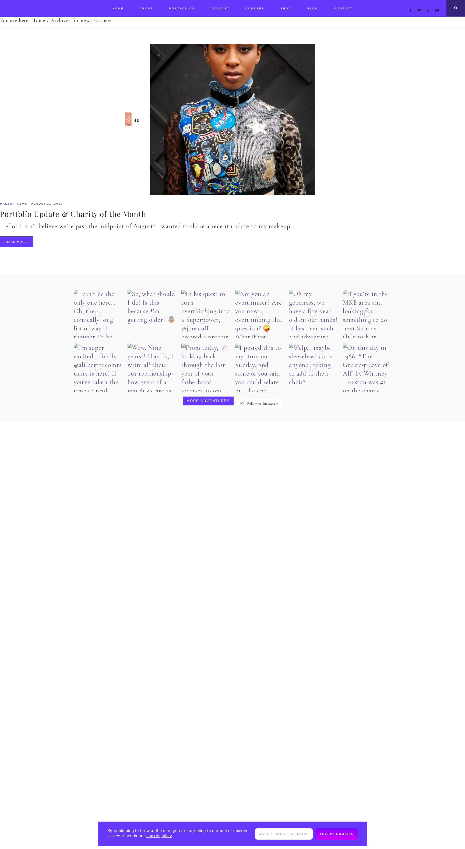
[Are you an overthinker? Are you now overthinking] (259, 314)
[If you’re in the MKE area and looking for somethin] (367, 314)
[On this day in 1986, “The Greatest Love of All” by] (367, 368)
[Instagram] (438, 3)
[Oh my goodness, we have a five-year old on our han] (313, 314)
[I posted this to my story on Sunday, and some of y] (259, 368)
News (22, 203)
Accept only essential (284, 834)
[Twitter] (420, 3)
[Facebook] (411, 3)
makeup (7, 203)
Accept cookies (336, 834)
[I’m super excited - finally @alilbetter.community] (98, 368)
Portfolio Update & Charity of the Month (73, 214)
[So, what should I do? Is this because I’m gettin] (152, 314)
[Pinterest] (429, 3)
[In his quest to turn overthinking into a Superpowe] (205, 314)
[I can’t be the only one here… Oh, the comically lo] (98, 314)
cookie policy (159, 835)
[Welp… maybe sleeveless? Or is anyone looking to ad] (313, 368)
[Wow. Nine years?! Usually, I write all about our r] (152, 368)
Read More (16, 241)
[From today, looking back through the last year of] (205, 368)
